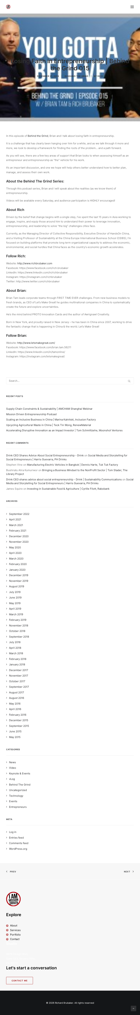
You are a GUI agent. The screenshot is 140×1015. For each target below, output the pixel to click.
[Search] (70, 380)
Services (15, 930)
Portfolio (15, 934)
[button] (132, 7)
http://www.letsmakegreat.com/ (36, 342)
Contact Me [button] (19, 980)
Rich (100, 76)
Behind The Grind (77, 76)
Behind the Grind (38, 135)
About (13, 925)
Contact (14, 939)
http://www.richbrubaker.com (34, 263)
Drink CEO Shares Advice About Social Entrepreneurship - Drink (45, 455)
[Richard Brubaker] (8, 7)
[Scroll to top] (133, 1008)
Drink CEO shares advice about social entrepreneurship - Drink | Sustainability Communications (64, 479)
